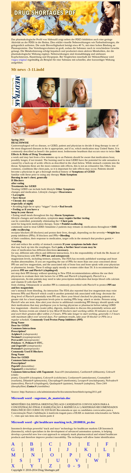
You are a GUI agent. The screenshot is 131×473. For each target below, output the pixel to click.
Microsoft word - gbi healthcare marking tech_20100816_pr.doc (53, 422)
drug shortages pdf (65, 9)
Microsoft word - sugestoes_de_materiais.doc (40, 398)
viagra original (19, 59)
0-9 (75, 465)
